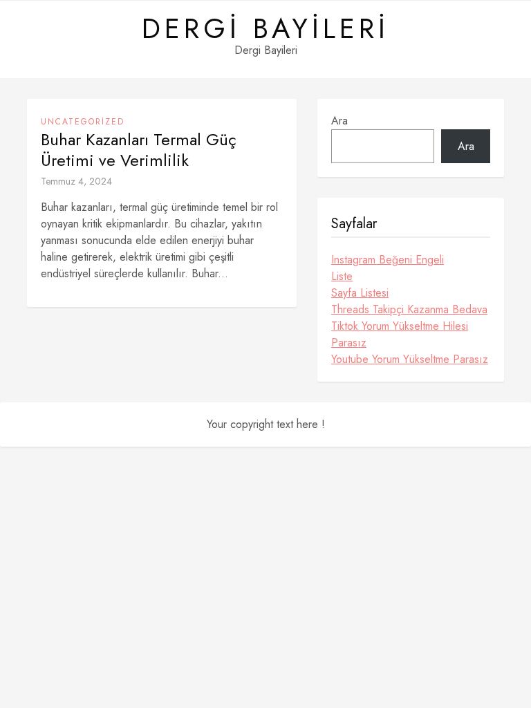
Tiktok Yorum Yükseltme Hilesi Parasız (399, 334)
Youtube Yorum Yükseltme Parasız (409, 359)
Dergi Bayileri (265, 28)
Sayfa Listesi (360, 293)
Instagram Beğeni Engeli (387, 260)
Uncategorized (82, 121)
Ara (339, 121)
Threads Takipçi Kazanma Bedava (409, 309)
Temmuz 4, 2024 (76, 181)
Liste (342, 276)
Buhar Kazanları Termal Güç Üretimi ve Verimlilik (138, 150)
